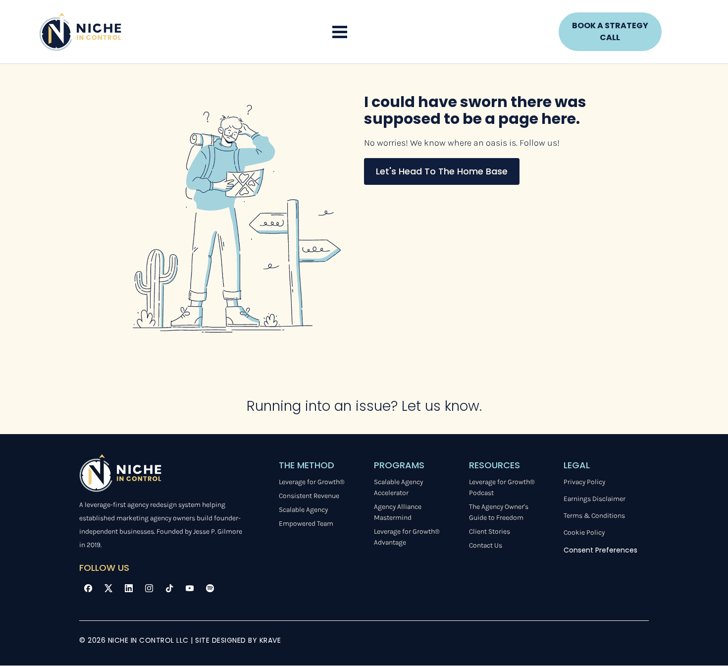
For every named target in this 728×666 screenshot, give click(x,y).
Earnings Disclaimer (594, 499)
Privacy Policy (584, 482)
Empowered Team (306, 523)
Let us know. (442, 406)
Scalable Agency (303, 509)
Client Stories (489, 531)
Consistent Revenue (309, 496)
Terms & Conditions (594, 515)
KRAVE (270, 640)
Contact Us (485, 545)
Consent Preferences (600, 550)
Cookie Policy (584, 532)
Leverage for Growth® (312, 482)
